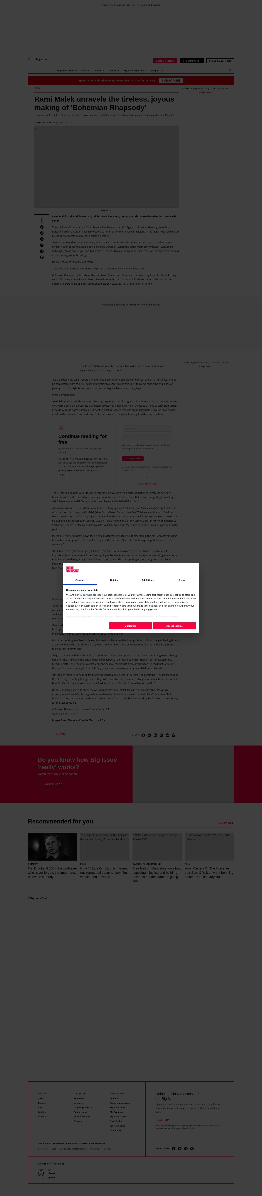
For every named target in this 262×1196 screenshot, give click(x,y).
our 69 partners (83, 594)
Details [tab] (114, 580)
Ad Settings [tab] (148, 580)
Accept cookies (174, 626)
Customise (130, 626)
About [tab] (182, 580)
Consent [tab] (79, 580)
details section (169, 616)
